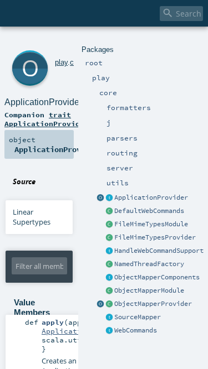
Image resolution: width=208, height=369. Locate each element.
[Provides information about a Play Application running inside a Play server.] (109, 198)
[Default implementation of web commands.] (109, 211)
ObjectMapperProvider (153, 304)
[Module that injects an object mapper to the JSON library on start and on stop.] (109, 291)
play (61, 62)
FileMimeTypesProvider (155, 237)
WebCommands (135, 330)
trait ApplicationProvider (46, 119)
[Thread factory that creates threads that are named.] (109, 264)
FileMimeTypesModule (151, 224)
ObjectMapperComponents (157, 277)
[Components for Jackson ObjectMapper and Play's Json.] (109, 277)
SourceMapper (137, 317)
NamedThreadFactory (149, 264)
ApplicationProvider (151, 197)
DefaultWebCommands (149, 211)
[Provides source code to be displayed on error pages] (109, 317)
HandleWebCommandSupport (159, 250)
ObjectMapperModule (149, 290)
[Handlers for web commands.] (109, 330)
